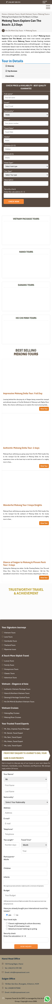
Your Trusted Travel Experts (15, 723)
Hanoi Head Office (11, 958)
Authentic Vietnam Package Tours (17, 689)
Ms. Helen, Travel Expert (13, 741)
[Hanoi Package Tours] (26, 266)
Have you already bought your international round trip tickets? (26, 909)
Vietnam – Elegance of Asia (15, 683)
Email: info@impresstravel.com (17, 972)
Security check (10, 189)
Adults (7, 137)
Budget (7, 890)
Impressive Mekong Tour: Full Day (26, 386)
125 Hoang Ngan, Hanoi (14, 964)
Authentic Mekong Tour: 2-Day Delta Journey (26, 441)
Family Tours (9, 665)
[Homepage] (22, 8)
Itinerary (10, 66)
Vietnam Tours (13, 14)
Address (7, 808)
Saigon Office (8, 978)
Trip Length (9, 840)
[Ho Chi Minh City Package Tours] (26, 332)
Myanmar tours (10, 649)
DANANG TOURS (26, 284)
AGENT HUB (45, 2)
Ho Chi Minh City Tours (14, 30)
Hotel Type (8, 163)
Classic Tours (9, 673)
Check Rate (9, 76)
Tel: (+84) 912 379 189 (13, 968)
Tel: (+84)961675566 (12, 988)
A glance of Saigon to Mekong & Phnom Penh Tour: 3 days (26, 555)
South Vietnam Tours (29, 14)
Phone (7, 120)
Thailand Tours (9, 645)
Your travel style (10, 919)
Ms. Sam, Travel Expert (13, 737)
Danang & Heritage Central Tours (17, 697)
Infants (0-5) (9, 154)
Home (4, 14)
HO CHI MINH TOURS (26, 317)
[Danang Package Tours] (26, 299)
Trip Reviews (12, 71)
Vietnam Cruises (10, 707)
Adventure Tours (10, 677)
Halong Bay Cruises (11, 713)
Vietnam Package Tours (26, 218)
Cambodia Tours (10, 641)
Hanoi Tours (26, 251)
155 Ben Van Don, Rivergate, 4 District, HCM (22, 984)
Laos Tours (8, 637)
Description (8, 180)
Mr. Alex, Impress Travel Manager (17, 729)
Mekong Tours (43, 14)
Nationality (9, 111)
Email (7, 102)
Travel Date (9, 128)
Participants (9, 857)
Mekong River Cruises (12, 717)
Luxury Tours (9, 661)
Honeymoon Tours (11, 669)
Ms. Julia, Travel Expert (13, 745)
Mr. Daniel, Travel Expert (13, 733)
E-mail (7, 818)
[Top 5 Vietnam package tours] (26, 233)
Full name (8, 94)
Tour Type (8, 171)
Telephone (8, 829)
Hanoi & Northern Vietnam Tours (16, 693)
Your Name (9, 774)
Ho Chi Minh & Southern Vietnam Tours (19, 702)
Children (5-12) (10, 145)
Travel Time (26, 840)
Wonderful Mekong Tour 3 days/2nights (26, 499)
